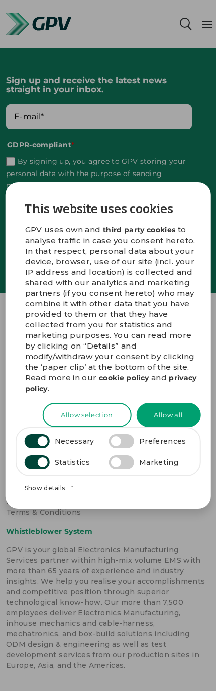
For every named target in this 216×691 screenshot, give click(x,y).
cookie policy (124, 377)
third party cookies (139, 229)
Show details (46, 488)
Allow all (168, 415)
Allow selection (87, 415)
